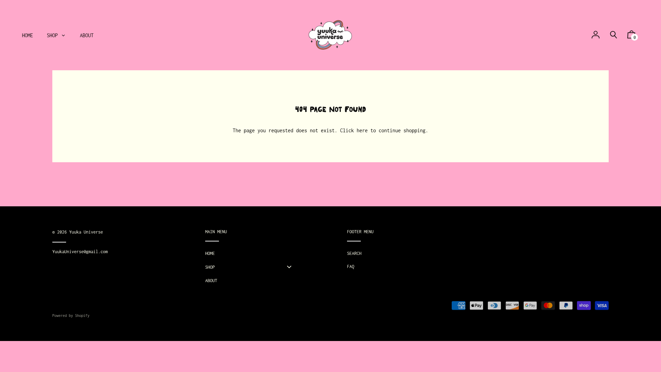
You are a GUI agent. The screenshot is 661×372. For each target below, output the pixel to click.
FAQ (350, 266)
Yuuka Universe (86, 232)
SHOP (210, 267)
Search (354, 253)
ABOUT (211, 280)
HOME (210, 253)
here (362, 130)
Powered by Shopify (71, 315)
